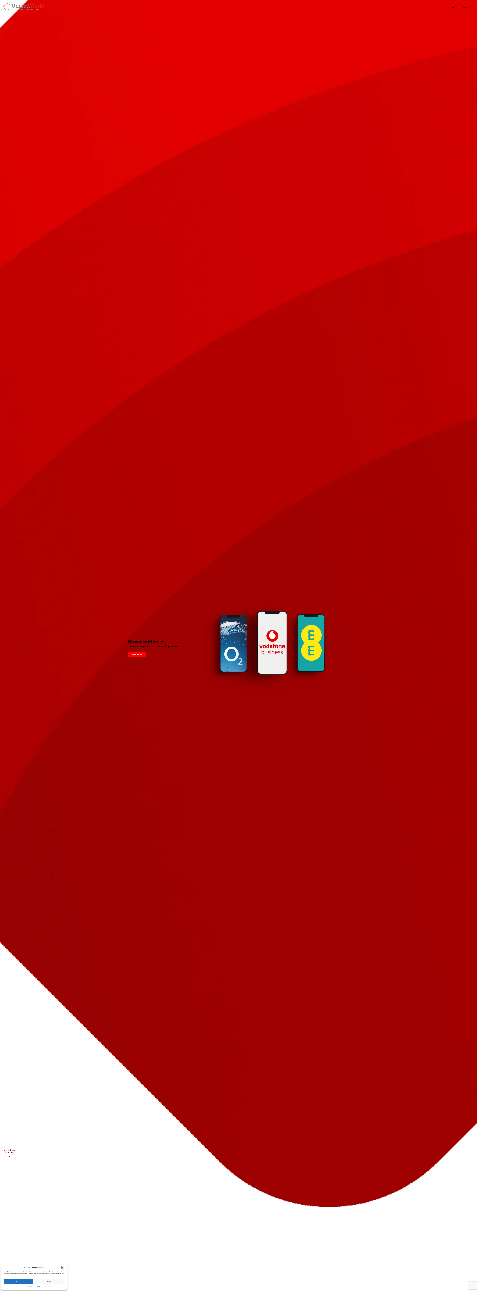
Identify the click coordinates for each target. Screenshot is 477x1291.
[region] (238, 650)
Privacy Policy (37, 1286)
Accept (18, 1281)
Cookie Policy (30, 1286)
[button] (63, 1267)
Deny (49, 1281)
